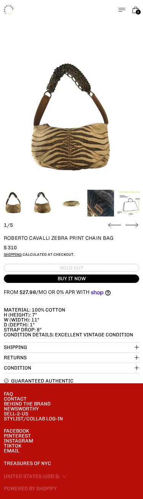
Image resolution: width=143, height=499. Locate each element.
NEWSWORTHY (21, 409)
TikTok (12, 445)
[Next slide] (131, 225)
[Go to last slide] (114, 225)
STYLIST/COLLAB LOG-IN (33, 418)
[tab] (13, 203)
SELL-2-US (16, 414)
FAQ (8, 394)
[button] (72, 119)
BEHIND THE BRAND (27, 404)
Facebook (16, 430)
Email (11, 450)
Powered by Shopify (30, 488)
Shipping (13, 254)
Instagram (18, 440)
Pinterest (17, 435)
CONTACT (15, 399)
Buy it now (72, 278)
